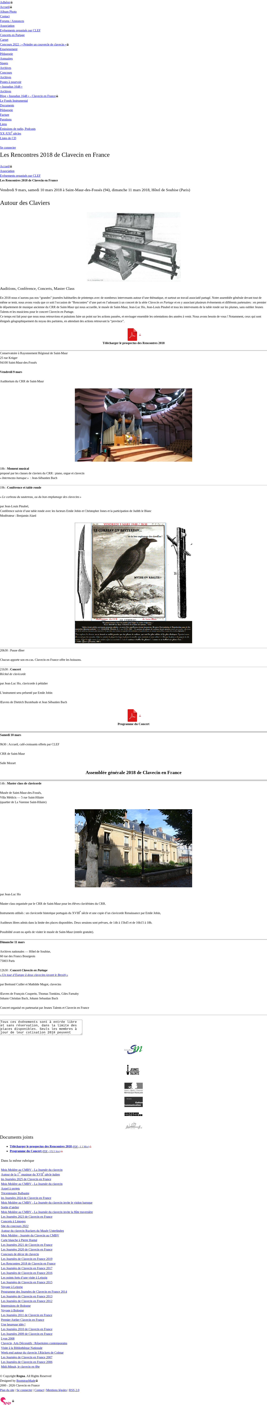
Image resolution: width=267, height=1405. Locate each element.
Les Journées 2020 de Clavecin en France (26, 1249)
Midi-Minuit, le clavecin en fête (20, 1366)
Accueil (5, 7)
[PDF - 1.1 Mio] (133, 334)
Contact (5, 16)
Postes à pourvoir (10, 82)
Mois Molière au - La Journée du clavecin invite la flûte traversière (47, 1212)
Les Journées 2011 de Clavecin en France (26, 1315)
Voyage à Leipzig (12, 1287)
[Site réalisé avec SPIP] (7, 1401)
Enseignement (8, 49)
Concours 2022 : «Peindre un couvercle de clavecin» (33, 44)
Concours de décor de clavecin (20, 1254)
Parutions (6, 119)
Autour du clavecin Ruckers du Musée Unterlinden (32, 1230)
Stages (4, 63)
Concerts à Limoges (13, 1221)
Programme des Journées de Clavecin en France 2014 (34, 1291)
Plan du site (7, 1390)
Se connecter (8, 147)
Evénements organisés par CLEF (20, 175)
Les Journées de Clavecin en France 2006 (26, 1362)
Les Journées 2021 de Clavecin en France (26, 1244)
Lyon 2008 (7, 1338)
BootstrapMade (25, 1380)
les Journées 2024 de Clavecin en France (26, 1198)
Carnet (4, 39)
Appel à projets (10, 1188)
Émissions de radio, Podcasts (18, 128)
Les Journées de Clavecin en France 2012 (26, 1301)
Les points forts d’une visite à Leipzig (24, 1277)
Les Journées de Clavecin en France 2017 (26, 1268)
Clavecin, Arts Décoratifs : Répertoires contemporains (34, 1343)
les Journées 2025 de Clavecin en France (26, 1179)
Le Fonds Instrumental (14, 100)
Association (7, 25)
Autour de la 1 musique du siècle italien (30, 1174)
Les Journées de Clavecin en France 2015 (26, 1282)
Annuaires (6, 58)
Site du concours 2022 (15, 1226)
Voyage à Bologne (12, 1310)
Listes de (8, 138)
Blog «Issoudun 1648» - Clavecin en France (28, 96)
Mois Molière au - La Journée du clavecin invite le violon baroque (46, 1202)
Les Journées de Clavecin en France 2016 (26, 1273)
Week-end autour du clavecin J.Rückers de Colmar (32, 1352)
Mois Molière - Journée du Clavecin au (30, 1235)
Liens (3, 124)
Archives (5, 68)
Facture (4, 114)
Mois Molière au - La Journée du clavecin (32, 1169)
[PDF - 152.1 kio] (133, 715)
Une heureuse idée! (13, 1324)
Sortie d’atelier (10, 1207)
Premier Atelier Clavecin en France (22, 1319)
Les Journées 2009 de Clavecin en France (26, 1333)
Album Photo (8, 11)
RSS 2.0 (74, 1390)
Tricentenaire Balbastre (15, 1193)
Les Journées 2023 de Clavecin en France (26, 1216)
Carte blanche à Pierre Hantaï (19, 1240)
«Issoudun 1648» (11, 86)
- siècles (10, 133)
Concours (6, 72)
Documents (7, 105)
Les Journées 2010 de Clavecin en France (26, 1329)
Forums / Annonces (12, 21)
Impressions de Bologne (16, 1305)
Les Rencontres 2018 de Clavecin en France (28, 1263)
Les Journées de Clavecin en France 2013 (26, 1296)
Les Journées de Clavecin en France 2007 (26, 1357)
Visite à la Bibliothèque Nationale (21, 1348)
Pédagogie (6, 53)
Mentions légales (56, 1390)
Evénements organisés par (20, 30)
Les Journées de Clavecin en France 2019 (26, 1258)
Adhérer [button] (5, 2)
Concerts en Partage (12, 35)
